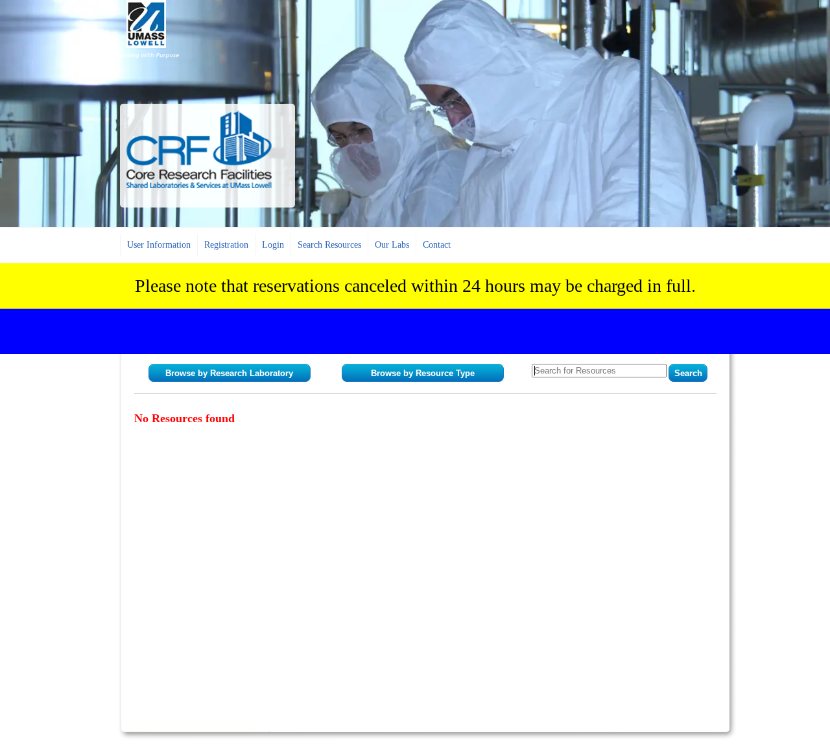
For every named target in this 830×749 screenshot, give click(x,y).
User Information (159, 245)
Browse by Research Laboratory (229, 373)
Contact (437, 245)
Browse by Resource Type (423, 373)
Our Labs (392, 245)
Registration (226, 245)
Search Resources (329, 245)
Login (273, 245)
